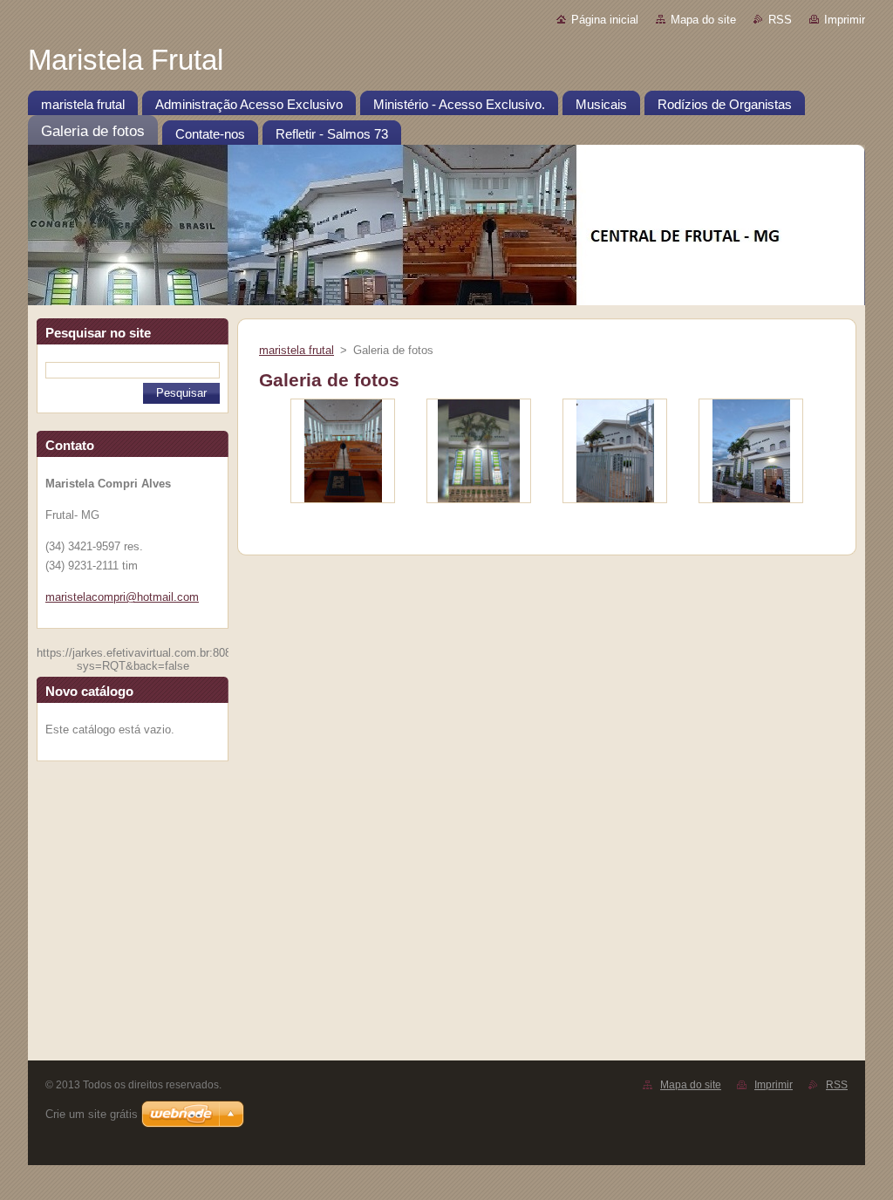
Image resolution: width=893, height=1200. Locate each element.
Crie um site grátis (91, 1114)
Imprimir (844, 19)
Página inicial (604, 19)
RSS (780, 19)
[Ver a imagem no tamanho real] (342, 451)
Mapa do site (703, 19)
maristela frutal (296, 350)
